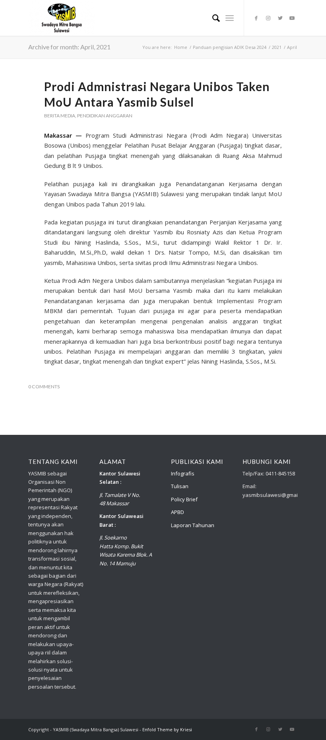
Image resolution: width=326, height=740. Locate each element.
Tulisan (179, 486)
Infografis (182, 473)
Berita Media (59, 116)
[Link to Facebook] (256, 18)
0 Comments (44, 386)
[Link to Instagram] (268, 18)
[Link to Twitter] (280, 18)
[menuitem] (212, 18)
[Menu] (229, 18)
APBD (177, 512)
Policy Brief (184, 499)
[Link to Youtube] (292, 18)
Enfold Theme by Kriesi (167, 729)
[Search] (212, 18)
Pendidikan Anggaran (104, 116)
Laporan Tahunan (192, 525)
